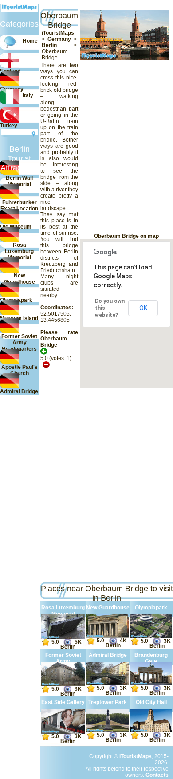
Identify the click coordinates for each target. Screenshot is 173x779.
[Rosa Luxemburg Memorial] (63, 637)
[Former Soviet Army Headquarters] (63, 684)
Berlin (49, 45)
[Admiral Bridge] (107, 683)
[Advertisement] (46, 146)
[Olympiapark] (151, 636)
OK (143, 308)
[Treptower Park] (107, 731)
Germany (59, 39)
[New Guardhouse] (107, 636)
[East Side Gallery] (63, 732)
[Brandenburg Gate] (151, 683)
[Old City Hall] (151, 731)
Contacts (157, 775)
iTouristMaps (58, 33)
